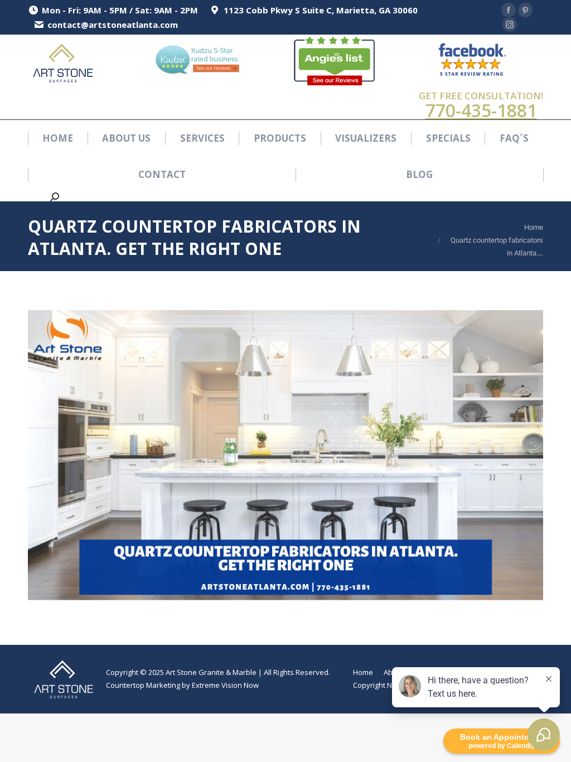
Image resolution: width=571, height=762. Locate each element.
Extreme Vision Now (225, 685)
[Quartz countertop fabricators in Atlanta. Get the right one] (285, 455)
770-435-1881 (481, 110)
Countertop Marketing (143, 685)
